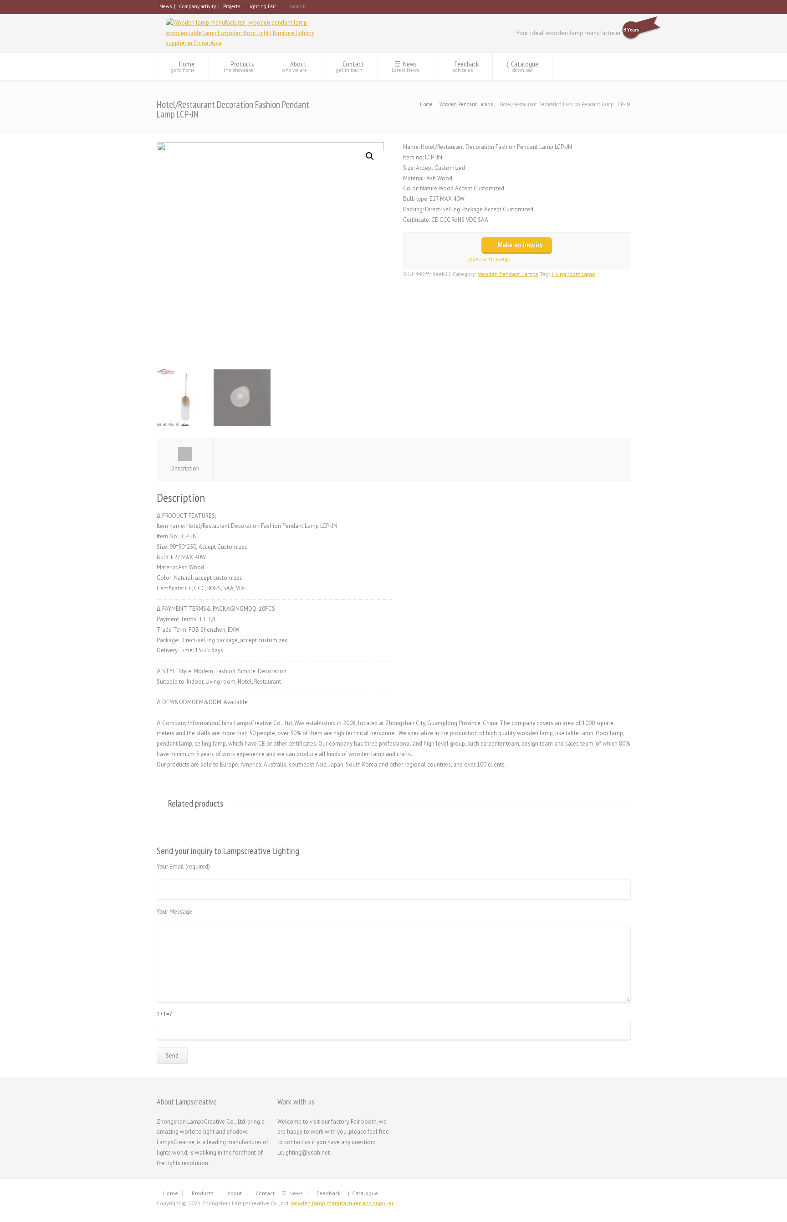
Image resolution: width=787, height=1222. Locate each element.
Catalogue (524, 66)
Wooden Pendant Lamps (466, 104)
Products (239, 66)
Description (184, 468)
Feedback (466, 66)
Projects (231, 6)
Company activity (197, 6)
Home (183, 66)
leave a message (488, 258)
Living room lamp (573, 274)
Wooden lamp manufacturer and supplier (342, 1203)
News (165, 6)
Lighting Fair (261, 6)
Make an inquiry (520, 244)
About (294, 66)
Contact (350, 66)
